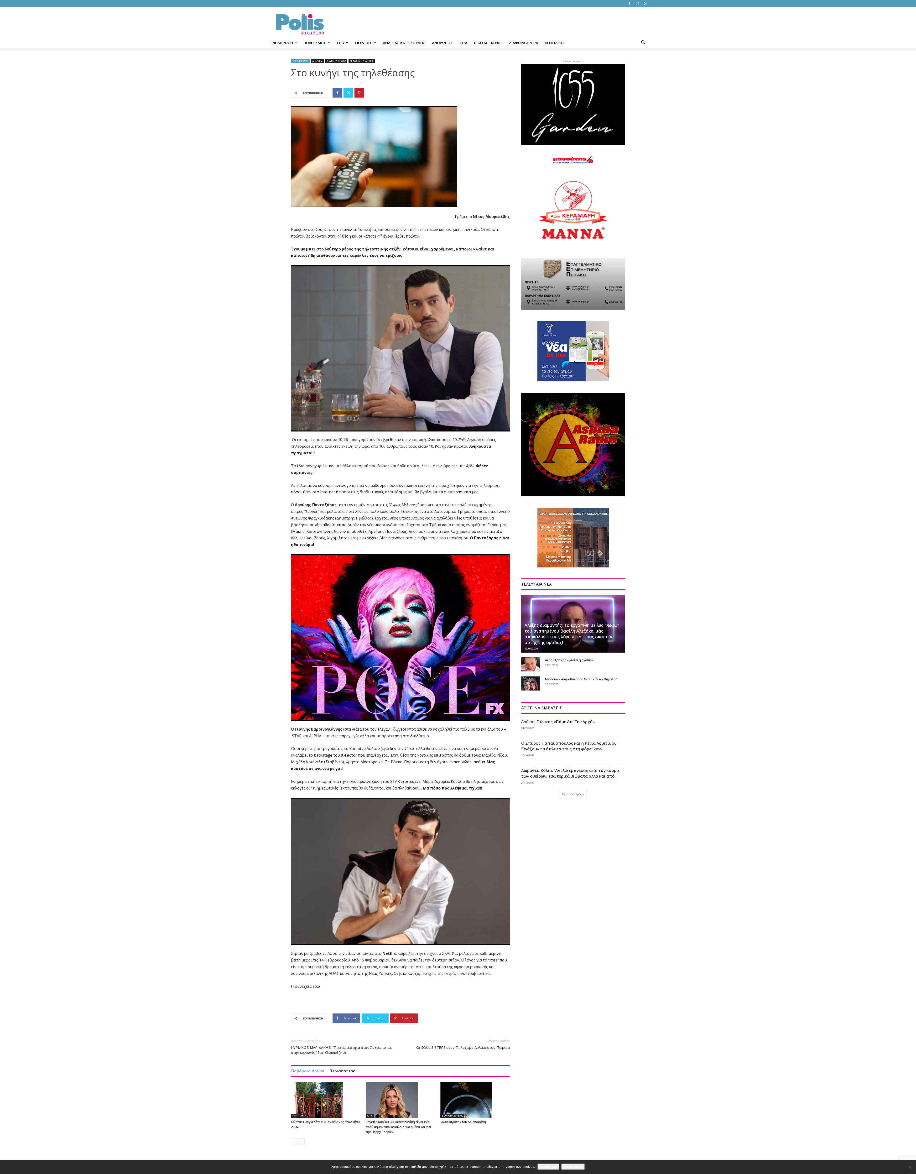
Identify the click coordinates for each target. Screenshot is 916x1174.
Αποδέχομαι (548, 1167)
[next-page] (302, 1141)
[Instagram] (637, 3)
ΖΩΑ (463, 42)
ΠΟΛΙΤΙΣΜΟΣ (315, 42)
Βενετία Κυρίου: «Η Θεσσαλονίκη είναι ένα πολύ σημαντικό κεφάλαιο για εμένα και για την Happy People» (398, 1127)
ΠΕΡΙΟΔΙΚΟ (554, 42)
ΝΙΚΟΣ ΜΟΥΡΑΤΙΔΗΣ (362, 60)
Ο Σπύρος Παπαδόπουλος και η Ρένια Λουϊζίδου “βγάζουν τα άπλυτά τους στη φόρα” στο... (569, 746)
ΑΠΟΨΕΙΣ (317, 60)
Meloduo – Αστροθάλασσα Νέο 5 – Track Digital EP (581, 679)
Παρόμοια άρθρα (307, 1071)
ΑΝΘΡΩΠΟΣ (442, 42)
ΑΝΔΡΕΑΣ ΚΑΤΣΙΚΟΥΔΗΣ (404, 42)
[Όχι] (910, 1167)
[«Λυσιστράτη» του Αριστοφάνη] (475, 1100)
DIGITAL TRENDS (488, 42)
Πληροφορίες (573, 1167)
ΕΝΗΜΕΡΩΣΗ (282, 42)
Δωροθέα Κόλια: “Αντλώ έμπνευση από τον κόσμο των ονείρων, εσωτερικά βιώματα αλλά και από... (570, 773)
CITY (340, 42)
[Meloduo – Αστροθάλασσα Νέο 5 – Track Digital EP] (530, 683)
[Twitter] (645, 3)
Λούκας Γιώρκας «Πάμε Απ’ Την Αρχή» (558, 721)
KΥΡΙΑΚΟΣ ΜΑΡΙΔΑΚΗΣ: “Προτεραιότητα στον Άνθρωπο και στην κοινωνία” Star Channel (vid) (341, 1050)
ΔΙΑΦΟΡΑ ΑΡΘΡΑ (523, 42)
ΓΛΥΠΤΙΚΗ (298, 1115)
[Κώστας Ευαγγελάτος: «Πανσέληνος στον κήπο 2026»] (326, 1100)
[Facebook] (629, 3)
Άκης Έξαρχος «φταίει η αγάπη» (569, 660)
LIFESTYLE (363, 42)
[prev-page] (294, 1141)
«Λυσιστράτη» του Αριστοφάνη (463, 1122)
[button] (643, 43)
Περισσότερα (342, 1071)
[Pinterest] (359, 93)
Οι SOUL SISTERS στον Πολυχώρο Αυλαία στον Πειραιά (463, 1047)
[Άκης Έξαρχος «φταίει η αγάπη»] (530, 664)
